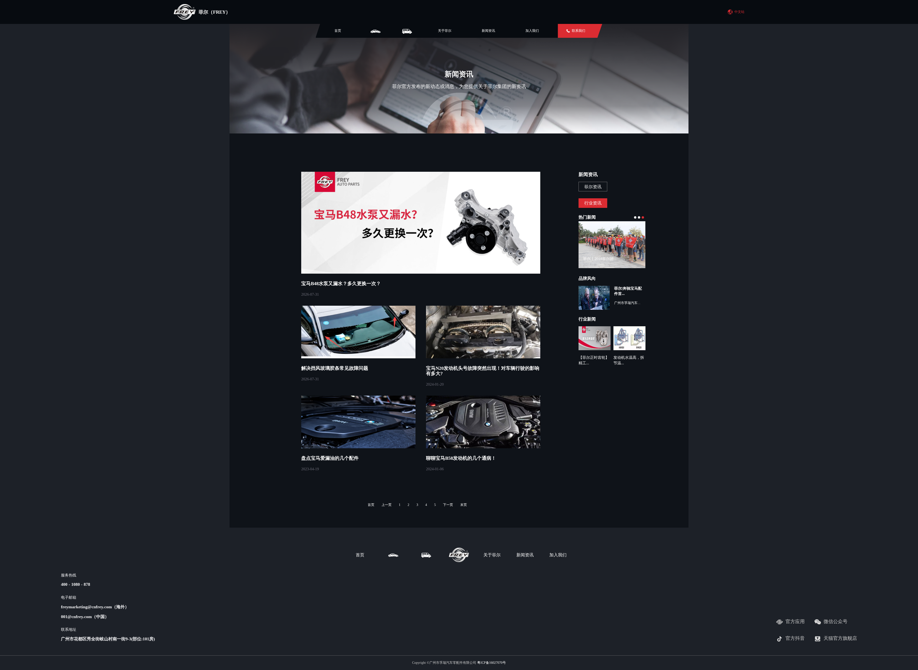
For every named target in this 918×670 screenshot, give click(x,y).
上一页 (387, 505)
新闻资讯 (488, 31)
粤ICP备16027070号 (491, 662)
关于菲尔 (444, 31)
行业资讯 (592, 203)
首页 (337, 31)
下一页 (448, 505)
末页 (463, 505)
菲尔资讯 (592, 186)
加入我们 (532, 31)
